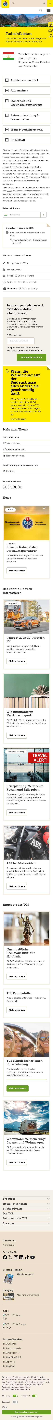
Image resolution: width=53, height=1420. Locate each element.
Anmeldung (8, 1245)
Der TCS (8, 1213)
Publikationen (12, 1208)
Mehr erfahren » (18, 419)
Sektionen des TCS (15, 1218)
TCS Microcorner (11, 1353)
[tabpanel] (26, 542)
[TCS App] (6, 1315)
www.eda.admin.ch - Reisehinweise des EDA (30, 241)
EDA (9, 191)
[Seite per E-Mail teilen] (10, 487)
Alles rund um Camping (28, 1295)
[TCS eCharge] (7, 1324)
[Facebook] (5, 1256)
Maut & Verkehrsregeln (27, 129)
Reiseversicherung (15, 456)
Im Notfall (18, 140)
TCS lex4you (9, 1362)
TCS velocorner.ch (12, 1348)
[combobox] (25, 214)
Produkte (9, 1198)
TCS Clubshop (10, 1344)
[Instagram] (16, 1256)
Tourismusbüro (13, 443)
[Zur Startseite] (5, 4)
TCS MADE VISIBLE (12, 1357)
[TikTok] (27, 1256)
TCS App (17, 1315)
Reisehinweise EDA (15, 449)
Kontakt (44, 3)
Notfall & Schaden (50, 3)
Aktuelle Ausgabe (25, 1274)
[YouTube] (32, 1256)
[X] (10, 1256)
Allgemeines (19, 90)
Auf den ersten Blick (25, 80)
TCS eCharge (19, 1324)
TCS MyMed (9, 1366)
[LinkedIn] (21, 1256)
